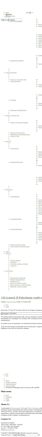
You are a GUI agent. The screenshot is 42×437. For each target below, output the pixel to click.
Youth (7, 399)
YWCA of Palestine (32, 408)
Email (7, 307)
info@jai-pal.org (9, 430)
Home (7, 380)
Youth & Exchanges (11, 382)
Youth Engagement (11, 384)
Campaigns (9, 397)
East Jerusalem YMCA (18, 408)
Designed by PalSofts (32, 433)
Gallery (8, 400)
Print (7, 305)
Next (7, 376)
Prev (7, 374)
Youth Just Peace (11, 302)
